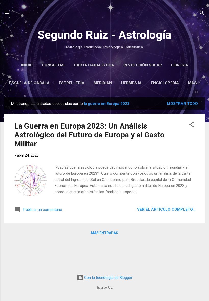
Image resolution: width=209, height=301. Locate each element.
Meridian (103, 83)
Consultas (53, 65)
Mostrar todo (182, 103)
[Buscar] (202, 14)
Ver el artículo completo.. (166, 209)
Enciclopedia (165, 83)
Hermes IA (131, 83)
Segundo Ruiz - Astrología (104, 35)
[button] (192, 125)
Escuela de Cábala (29, 83)
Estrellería (71, 83)
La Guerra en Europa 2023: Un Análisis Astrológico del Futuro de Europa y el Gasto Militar (89, 134)
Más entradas (104, 233)
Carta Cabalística (94, 65)
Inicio (27, 65)
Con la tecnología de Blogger (107, 277)
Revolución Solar (142, 65)
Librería (179, 65)
